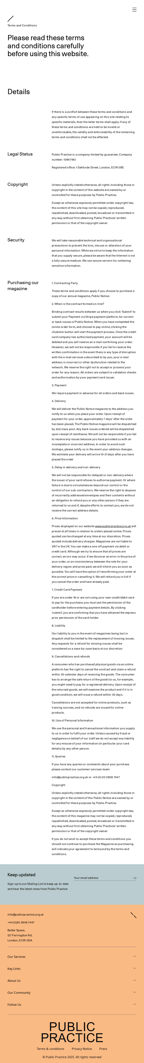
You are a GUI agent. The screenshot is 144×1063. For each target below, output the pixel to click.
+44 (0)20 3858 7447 (21, 922)
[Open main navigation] (134, 9)
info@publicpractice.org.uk (26, 914)
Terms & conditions (50, 1049)
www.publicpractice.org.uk (113, 526)
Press (103, 1049)
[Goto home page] (11, 19)
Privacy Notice (82, 1049)
